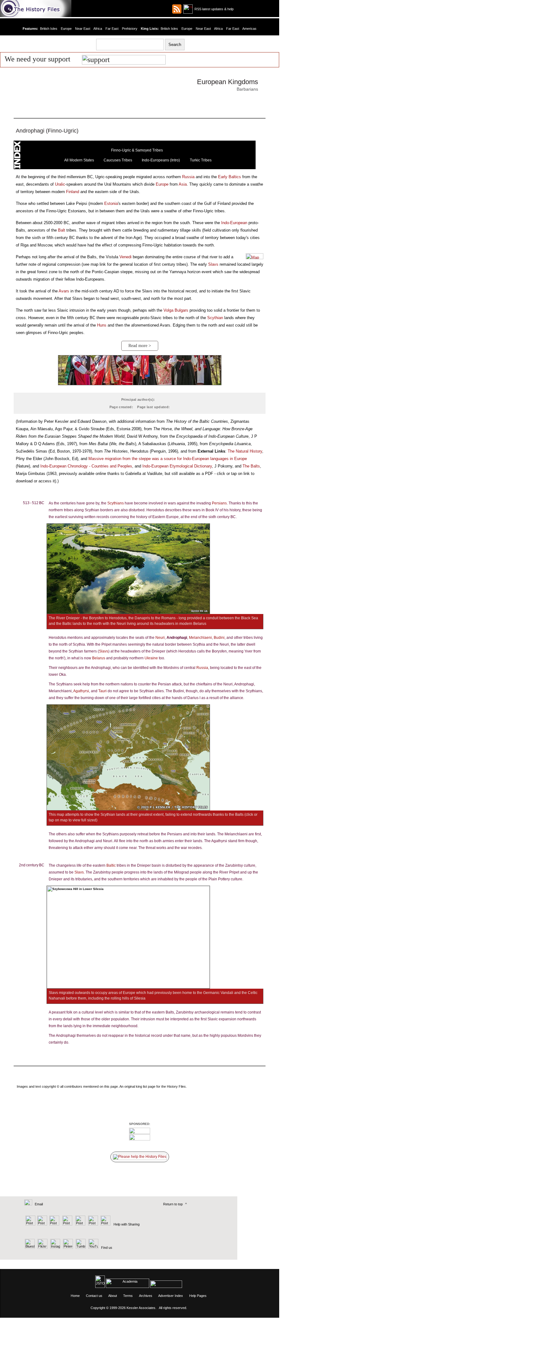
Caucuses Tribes (118, 160)
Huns (101, 325)
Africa (97, 28)
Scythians (115, 503)
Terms (128, 1296)
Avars (64, 291)
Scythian (215, 317)
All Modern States (79, 160)
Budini (219, 637)
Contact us (94, 1296)
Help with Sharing (127, 1224)
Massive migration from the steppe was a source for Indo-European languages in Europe (167, 458)
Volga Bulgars (175, 310)
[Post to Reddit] (92, 1224)
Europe (66, 28)
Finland (72, 191)
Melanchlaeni (200, 637)
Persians (219, 503)
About (112, 1296)
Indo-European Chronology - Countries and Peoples (86, 466)
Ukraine (151, 658)
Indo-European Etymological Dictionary (177, 466)
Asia (183, 184)
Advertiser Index (170, 1296)
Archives (145, 1296)
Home (75, 1296)
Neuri (160, 637)
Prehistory (129, 28)
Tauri (102, 691)
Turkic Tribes (201, 160)
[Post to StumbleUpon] (105, 1224)
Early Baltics (229, 176)
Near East (82, 28)
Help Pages (198, 1296)
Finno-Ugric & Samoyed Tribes (137, 150)
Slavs (213, 264)
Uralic (60, 184)
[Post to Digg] (54, 1224)
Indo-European (234, 222)
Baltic (111, 865)
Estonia (111, 203)
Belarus (98, 658)
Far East (111, 28)
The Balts (251, 466)
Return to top (173, 1204)
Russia (188, 176)
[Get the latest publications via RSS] (176, 9)
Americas (249, 28)
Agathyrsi (81, 691)
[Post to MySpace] (80, 1224)
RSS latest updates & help (213, 9)
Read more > (139, 345)
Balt (61, 230)
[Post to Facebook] (66, 1224)
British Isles (48, 28)
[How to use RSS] (188, 9)
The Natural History (245, 451)
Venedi (125, 257)
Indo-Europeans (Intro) (161, 160)
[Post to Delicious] (42, 1224)
